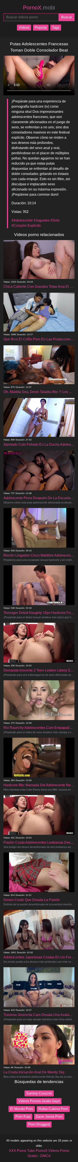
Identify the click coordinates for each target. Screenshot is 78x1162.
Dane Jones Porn (49, 1116)
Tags (55, 27)
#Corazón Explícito (26, 225)
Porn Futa (23, 1116)
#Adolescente (22, 220)
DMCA (45, 1156)
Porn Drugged (39, 1124)
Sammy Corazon (39, 1093)
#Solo (55, 220)
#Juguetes (42, 220)
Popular (41, 27)
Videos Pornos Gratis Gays (39, 1101)
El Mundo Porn (21, 1109)
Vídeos (24, 27)
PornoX (39, 8)
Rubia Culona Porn (53, 1109)
